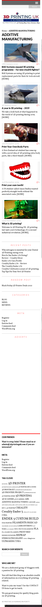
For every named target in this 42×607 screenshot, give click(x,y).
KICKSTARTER (13, 526)
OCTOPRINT (10, 529)
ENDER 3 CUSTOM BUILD (20, 519)
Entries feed (7, 323)
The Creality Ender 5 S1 (12, 266)
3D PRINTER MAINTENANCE (23, 490)
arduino (38, 502)
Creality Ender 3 (12, 512)
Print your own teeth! (12, 185)
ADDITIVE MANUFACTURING (15, 502)
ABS (27, 499)
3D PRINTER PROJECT (13, 492)
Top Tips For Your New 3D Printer (16, 271)
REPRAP (21, 535)
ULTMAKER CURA (11, 541)
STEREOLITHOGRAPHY (12, 538)
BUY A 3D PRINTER (8, 508)
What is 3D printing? (12, 223)
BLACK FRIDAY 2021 (31, 505)
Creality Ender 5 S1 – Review (14, 263)
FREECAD (32, 522)
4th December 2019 (10, 143)
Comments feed (9, 326)
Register (5, 318)
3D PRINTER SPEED (8, 496)
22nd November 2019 (11, 220)
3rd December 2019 (10, 182)
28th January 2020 (10, 64)
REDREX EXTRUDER (9, 535)
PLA (36, 529)
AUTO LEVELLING (20, 505)
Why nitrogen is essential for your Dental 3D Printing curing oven (20, 251)
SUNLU (25, 538)
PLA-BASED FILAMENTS (10, 532)
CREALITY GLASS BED (29, 512)
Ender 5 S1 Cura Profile (12, 261)
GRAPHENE (5, 526)
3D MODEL (5, 484)
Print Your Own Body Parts (15, 146)
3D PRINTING (24, 496)
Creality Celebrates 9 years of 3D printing (20, 269)
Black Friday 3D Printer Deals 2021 (17, 285)
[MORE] (5, 79)
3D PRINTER (17, 483)
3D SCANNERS (19, 499)
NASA (4, 529)
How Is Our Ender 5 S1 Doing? (15, 255)
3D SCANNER (8, 499)
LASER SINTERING (25, 526)
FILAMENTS (19, 522)
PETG (16, 529)
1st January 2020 (9, 105)
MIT (34, 526)
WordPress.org (8, 329)
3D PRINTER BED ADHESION (10, 487)
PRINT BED (24, 532)
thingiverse (31, 538)
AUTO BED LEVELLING (8, 505)
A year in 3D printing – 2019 (15, 108)
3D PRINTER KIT (8, 490)
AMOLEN (32, 502)
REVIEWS (6, 305)
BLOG (4, 299)
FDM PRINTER (7, 523)
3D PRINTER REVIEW (30, 493)
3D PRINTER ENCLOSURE (27, 487)
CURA (4, 515)
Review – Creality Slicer (12, 258)
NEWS (4, 302)
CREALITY (22, 508)
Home (4, 31)
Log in (4, 320)
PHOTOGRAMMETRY (26, 529)
